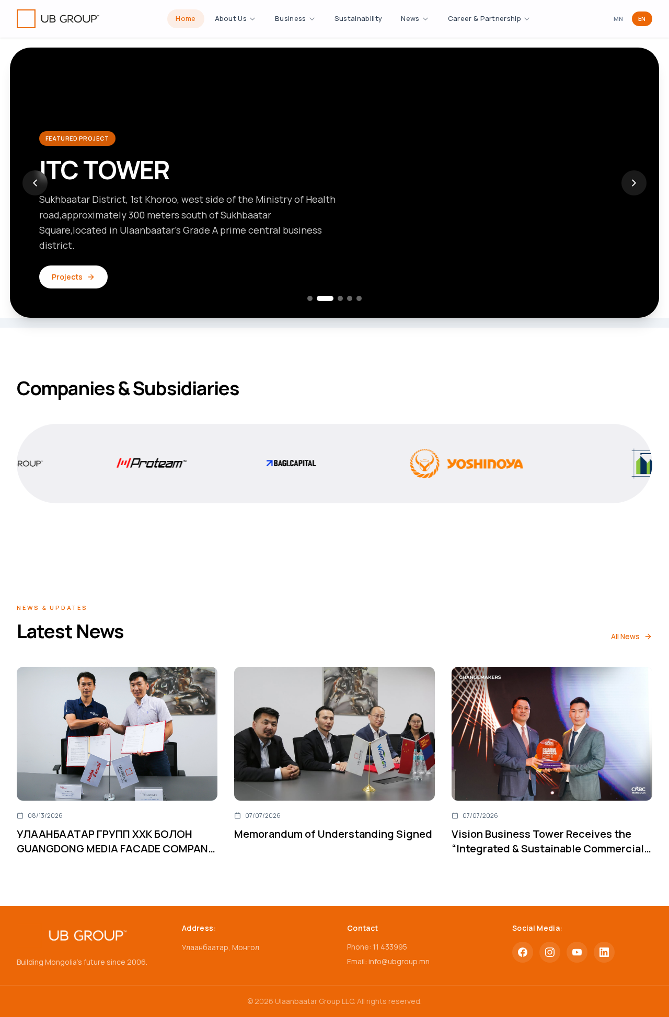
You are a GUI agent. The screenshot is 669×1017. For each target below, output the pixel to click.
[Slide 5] (359, 298)
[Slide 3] (340, 298)
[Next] (634, 182)
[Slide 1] (310, 298)
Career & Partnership (485, 18)
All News (625, 636)
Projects (67, 277)
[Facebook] (522, 952)
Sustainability (358, 18)
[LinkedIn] (604, 952)
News (410, 18)
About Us (231, 18)
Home (185, 18)
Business (290, 18)
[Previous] (35, 182)
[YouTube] (577, 952)
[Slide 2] (325, 298)
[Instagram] (549, 952)
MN (619, 18)
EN (642, 18)
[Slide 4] (349, 298)
